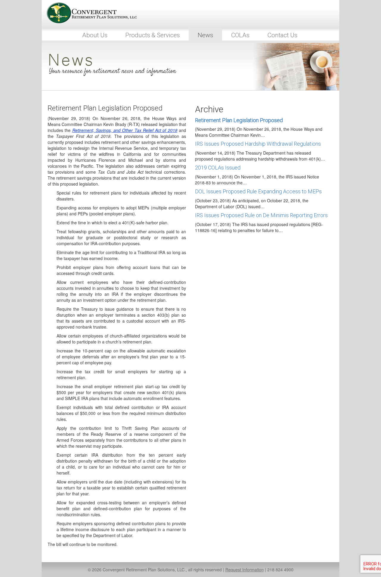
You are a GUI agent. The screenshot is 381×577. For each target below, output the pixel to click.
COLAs (240, 35)
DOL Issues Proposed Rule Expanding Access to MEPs (258, 191)
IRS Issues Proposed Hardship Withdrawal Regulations (258, 144)
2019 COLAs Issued (218, 167)
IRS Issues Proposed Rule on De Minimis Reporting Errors (261, 215)
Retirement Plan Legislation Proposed (239, 120)
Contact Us (282, 35)
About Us (94, 35)
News (205, 35)
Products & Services (152, 35)
